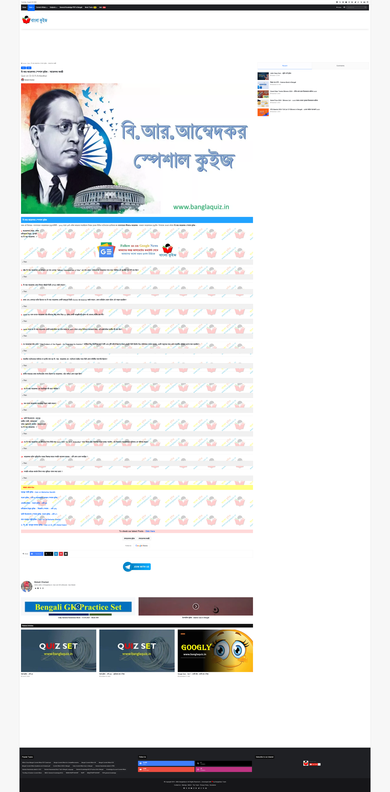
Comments (340, 66)
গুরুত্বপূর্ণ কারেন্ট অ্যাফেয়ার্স (93, 773)
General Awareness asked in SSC (31, 769)
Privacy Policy (204, 785)
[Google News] (141, 546)
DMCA (190, 785)
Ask (102, 7)
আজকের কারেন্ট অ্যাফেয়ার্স (72, 773)
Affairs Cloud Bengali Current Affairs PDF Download (36, 762)
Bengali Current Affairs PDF (106, 762)
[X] (40, 588)
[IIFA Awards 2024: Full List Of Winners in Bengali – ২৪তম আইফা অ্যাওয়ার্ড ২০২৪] (263, 112)
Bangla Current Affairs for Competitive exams (66, 762)
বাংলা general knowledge (109, 773)
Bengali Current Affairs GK (88, 762)
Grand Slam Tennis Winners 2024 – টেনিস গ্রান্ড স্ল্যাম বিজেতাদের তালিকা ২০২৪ (293, 91)
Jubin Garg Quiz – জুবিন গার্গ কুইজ (280, 73)
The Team (196, 785)
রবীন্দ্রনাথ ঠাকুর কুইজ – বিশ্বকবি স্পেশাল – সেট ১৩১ (39, 509)
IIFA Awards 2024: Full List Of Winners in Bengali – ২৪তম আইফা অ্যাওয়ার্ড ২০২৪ (295, 109)
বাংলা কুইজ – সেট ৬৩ (27, 674)
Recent (284, 66)
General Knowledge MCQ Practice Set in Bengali (89, 769)
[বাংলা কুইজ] (34, 20)
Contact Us (177, 785)
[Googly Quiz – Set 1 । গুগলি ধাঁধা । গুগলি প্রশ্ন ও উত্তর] (215, 651)
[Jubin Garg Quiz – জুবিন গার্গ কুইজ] (263, 76)
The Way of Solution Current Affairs (32, 773)
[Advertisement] (195, 45)
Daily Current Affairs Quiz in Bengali (83, 766)
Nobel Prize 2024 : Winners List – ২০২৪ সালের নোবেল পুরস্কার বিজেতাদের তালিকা (294, 100)
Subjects (53, 7)
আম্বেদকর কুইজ (130, 539)
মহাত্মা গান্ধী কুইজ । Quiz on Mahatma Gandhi (38, 492)
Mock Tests (90, 7)
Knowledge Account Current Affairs (116, 769)
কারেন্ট (82, 773)
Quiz (30, 7)
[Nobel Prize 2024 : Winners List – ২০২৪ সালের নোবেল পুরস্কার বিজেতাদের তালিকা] (263, 103)
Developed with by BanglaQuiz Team (214, 782)
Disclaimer (213, 785)
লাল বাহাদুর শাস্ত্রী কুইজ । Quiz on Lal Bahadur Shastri (40, 519)
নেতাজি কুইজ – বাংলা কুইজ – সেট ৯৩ (34, 503)
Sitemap (184, 785)
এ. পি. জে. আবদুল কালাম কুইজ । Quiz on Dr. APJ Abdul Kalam (44, 525)
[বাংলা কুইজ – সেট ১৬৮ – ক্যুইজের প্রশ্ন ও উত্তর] (137, 651)
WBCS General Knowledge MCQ (54, 773)
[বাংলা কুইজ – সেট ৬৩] (58, 651)
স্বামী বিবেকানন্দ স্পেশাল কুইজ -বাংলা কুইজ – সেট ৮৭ (39, 514)
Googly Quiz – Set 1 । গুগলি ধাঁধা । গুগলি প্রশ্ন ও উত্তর (193, 674)
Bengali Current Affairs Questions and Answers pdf (36, 766)
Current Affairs (41, 7)
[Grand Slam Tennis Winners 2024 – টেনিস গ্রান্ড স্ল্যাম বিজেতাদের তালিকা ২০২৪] (263, 94)
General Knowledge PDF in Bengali (71, 7)
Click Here (150, 531)
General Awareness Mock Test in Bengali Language (58, 769)
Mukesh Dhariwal (29, 80)
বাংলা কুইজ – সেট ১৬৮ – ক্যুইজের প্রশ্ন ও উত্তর (112, 674)
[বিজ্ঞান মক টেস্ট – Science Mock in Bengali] (263, 85)
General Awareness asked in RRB (104, 766)
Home (24, 7)
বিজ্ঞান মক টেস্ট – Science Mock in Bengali (283, 82)
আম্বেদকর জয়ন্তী (145, 539)
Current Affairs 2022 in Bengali (61, 766)
